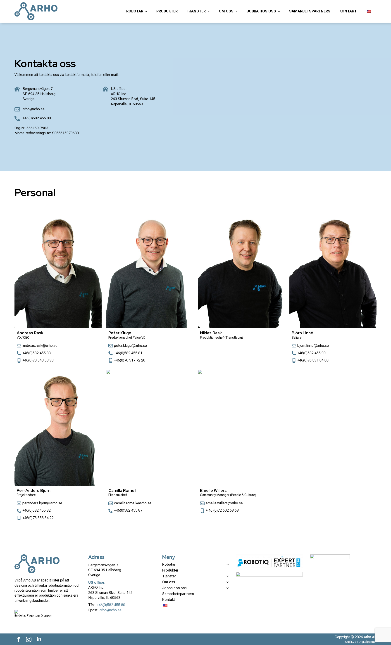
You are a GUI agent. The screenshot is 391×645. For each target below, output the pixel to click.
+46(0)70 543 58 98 (38, 360)
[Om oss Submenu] (238, 11)
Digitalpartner (368, 641)
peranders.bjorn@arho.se (42, 503)
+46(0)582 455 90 (311, 353)
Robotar (134, 11)
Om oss (226, 11)
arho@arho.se (111, 610)
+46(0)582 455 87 (128, 510)
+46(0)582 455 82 (36, 510)
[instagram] (29, 639)
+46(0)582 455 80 (111, 605)
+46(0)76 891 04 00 (313, 360)
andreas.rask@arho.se (39, 345)
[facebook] (18, 639)
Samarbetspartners (309, 11)
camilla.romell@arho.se (132, 503)
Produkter (167, 11)
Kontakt (348, 11)
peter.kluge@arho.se (130, 345)
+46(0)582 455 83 (36, 353)
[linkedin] (39, 639)
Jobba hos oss (261, 11)
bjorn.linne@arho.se (313, 345)
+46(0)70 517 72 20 (129, 360)
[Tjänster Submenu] (210, 11)
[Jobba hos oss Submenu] (280, 11)
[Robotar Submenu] (147, 11)
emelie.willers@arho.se (224, 503)
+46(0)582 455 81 (128, 353)
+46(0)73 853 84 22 (38, 518)
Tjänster (196, 11)
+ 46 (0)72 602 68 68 (222, 510)
